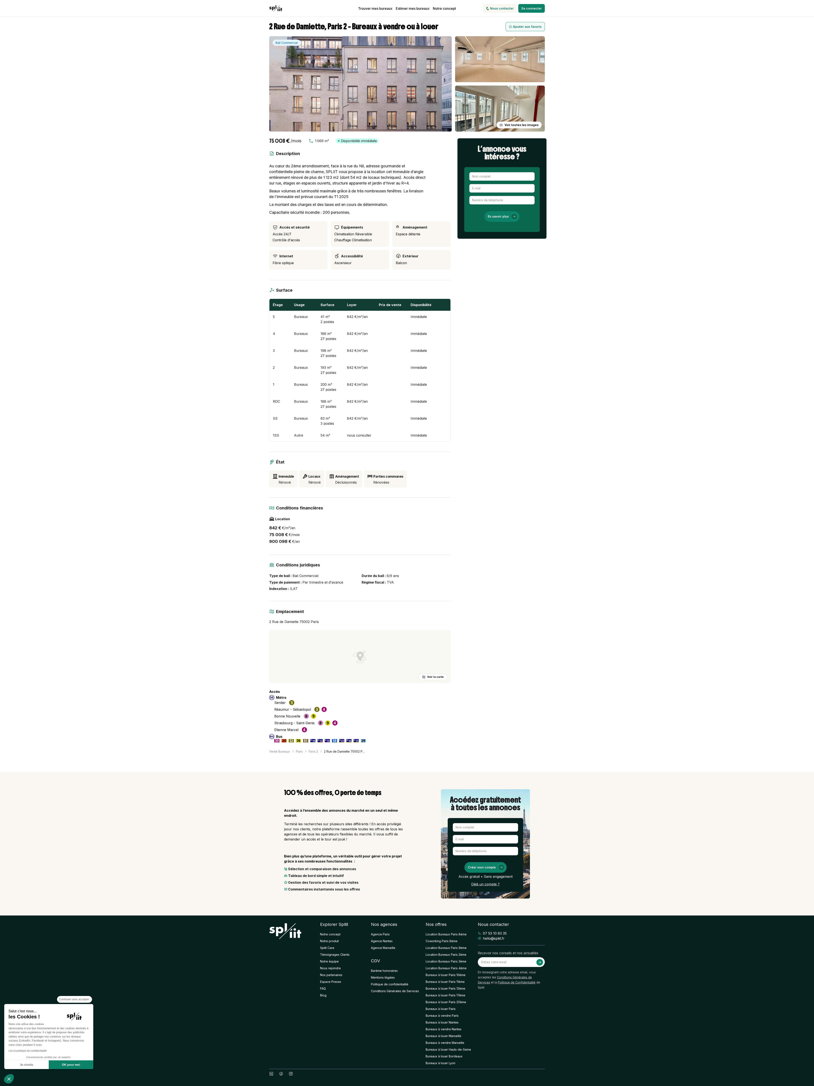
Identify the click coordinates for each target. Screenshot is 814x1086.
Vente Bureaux (279, 751)
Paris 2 (313, 751)
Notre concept (444, 8)
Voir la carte (435, 676)
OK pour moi (71, 1064)
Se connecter (531, 8)
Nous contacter (502, 8)
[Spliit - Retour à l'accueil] (275, 8)
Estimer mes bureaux (412, 8)
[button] (9, 1079)
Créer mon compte (482, 867)
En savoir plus (498, 216)
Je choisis (26, 1064)
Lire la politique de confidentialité (27, 1050)
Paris (299, 751)
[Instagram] (291, 1074)
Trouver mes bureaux (375, 8)
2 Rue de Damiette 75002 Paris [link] (345, 751)
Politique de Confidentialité (516, 982)
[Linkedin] (271, 1074)
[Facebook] (281, 1074)
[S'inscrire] (539, 962)
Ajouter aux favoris (527, 26)
